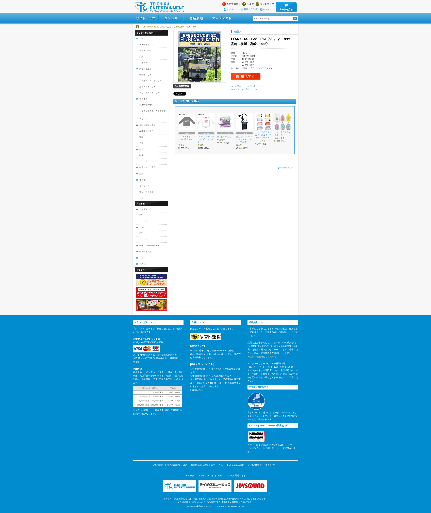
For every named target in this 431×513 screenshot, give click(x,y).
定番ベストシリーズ (148, 86)
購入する (245, 76)
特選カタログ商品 (147, 167)
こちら (200, 389)
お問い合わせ (254, 465)
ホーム (138, 26)
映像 (141, 155)
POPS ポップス (146, 44)
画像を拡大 (182, 86)
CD (140, 215)
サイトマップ (265, 4)
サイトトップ (145, 18)
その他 (142, 180)
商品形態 (196, 18)
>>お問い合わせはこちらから (261, 356)
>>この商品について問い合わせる (246, 86)
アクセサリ (144, 119)
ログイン (267, 9)
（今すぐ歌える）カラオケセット (152, 112)
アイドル (143, 62)
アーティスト (221, 18)
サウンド (143, 161)
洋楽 (141, 174)
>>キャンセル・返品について (244, 89)
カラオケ (143, 99)
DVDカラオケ (145, 105)
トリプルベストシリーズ (150, 92)
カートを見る (286, 7)
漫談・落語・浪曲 (147, 125)
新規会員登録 (250, 9)
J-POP (142, 38)
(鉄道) (237, 31)
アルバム (143, 227)
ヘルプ (248, 4)
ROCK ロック (145, 50)
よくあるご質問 (236, 465)
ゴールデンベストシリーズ (151, 81)
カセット (143, 221)
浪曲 (141, 143)
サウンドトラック (147, 192)
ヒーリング (144, 186)
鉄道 (141, 149)
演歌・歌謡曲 (145, 69)
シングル (143, 209)
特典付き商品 (145, 252)
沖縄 (141, 56)
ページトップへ (286, 168)
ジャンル (171, 18)
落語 (141, 137)
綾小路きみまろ (146, 131)
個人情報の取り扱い (177, 465)
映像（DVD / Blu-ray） (149, 245)
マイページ (232, 9)
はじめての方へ (231, 4)
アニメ (142, 198)
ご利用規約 (158, 465)
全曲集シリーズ (146, 74)
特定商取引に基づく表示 (203, 465)
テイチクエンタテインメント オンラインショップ (159, 7)
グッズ (142, 258)
